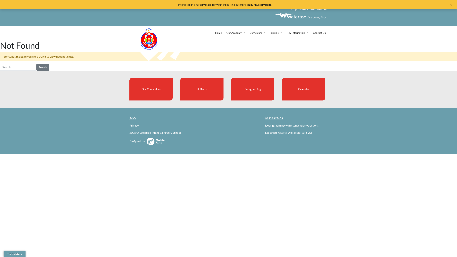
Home (218, 32)
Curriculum (256, 32)
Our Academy (234, 32)
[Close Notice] (450, 4)
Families (274, 32)
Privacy (134, 125)
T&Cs (132, 118)
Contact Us (319, 32)
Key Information (296, 32)
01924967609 (274, 118)
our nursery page (261, 4)
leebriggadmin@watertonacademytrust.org (291, 125)
